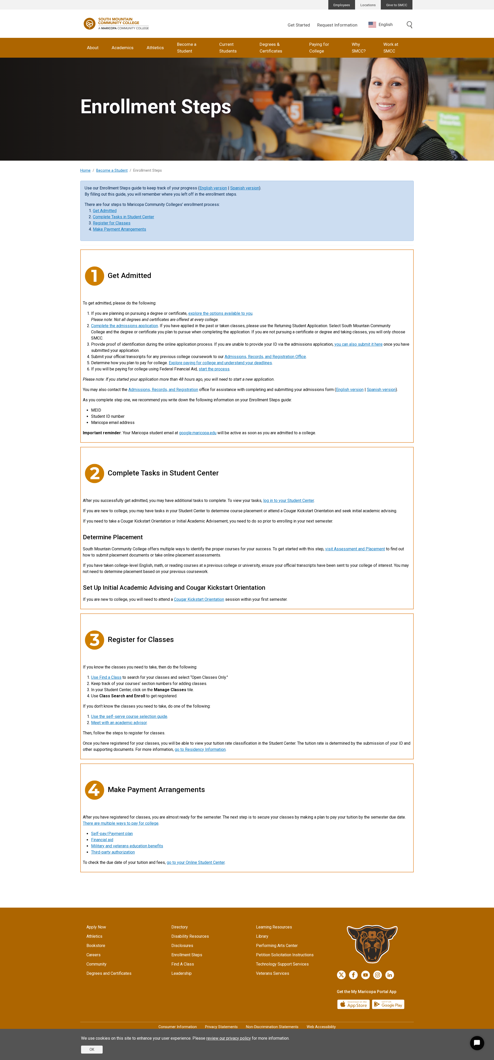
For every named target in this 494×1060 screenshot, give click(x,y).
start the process (214, 369)
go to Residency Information (200, 749)
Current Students (228, 48)
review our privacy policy (228, 1038)
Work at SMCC (390, 48)
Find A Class (182, 964)
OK (92, 1049)
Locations (368, 5)
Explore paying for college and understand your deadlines (220, 362)
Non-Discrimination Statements (272, 1027)
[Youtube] (365, 974)
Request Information (337, 25)
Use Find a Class (106, 677)
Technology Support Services (282, 964)
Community (96, 964)
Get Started (299, 25)
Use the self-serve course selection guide (129, 716)
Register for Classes (111, 223)
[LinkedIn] (389, 974)
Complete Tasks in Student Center (123, 216)
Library (262, 936)
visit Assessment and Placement (355, 548)
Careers (93, 954)
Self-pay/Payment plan (112, 833)
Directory (179, 927)
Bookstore (95, 945)
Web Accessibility (321, 1027)
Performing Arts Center (277, 945)
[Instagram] (377, 974)
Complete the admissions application (124, 325)
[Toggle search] (409, 25)
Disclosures (182, 945)
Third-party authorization (113, 852)
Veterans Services (272, 973)
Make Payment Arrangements (119, 229)
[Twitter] (341, 974)
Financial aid (102, 839)
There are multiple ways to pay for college (120, 823)
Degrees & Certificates (271, 48)
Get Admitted (105, 210)
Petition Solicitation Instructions (285, 954)
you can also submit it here (358, 344)
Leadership (181, 973)
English (386, 24)
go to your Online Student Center (196, 862)
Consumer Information (177, 1027)
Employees (341, 5)
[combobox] (384, 25)
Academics (123, 47)
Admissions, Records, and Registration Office (265, 356)
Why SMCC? (359, 48)
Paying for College (319, 48)
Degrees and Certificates (108, 973)
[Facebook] (353, 974)
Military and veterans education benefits (127, 846)
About (93, 47)
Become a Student (186, 48)
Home (85, 170)
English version (213, 188)
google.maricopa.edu (197, 432)
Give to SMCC (396, 5)
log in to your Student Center (288, 500)
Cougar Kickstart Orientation (199, 599)
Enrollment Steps (186, 954)
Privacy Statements (221, 1027)
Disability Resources (190, 936)
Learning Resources (274, 927)
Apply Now (96, 927)
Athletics (155, 47)
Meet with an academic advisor (119, 722)
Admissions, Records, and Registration (163, 389)
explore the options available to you (220, 313)
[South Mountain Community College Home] (116, 24)
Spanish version (244, 188)
